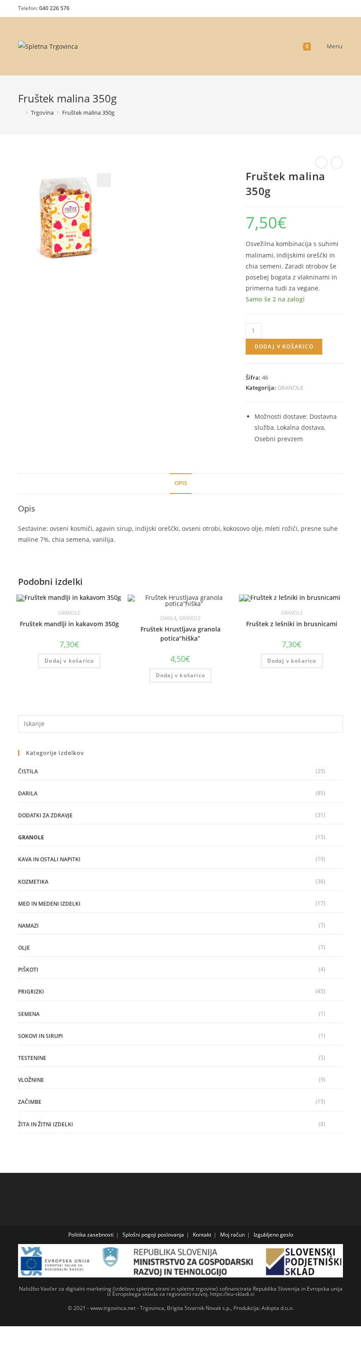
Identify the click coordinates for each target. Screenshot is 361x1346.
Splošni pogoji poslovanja (153, 1234)
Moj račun (232, 1234)
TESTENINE (32, 1058)
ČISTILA (28, 771)
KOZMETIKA (33, 881)
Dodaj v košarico (283, 346)
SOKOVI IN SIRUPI (40, 1036)
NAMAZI (28, 925)
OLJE (24, 947)
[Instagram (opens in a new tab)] (322, 10)
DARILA (168, 618)
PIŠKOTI (28, 969)
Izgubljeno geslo (273, 1234)
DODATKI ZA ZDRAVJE (45, 815)
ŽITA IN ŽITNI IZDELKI (45, 1124)
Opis (180, 483)
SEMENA (29, 1014)
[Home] (20, 112)
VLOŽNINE (31, 1080)
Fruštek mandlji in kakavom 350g (69, 624)
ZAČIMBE (29, 1102)
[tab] (181, 483)
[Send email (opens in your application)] (336, 10)
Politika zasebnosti (91, 1234)
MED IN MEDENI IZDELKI (49, 903)
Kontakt (202, 1234)
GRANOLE (290, 388)
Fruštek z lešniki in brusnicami (291, 624)
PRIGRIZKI (31, 991)
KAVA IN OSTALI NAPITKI (49, 859)
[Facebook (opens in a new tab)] (307, 10)
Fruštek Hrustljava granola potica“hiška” (180, 633)
